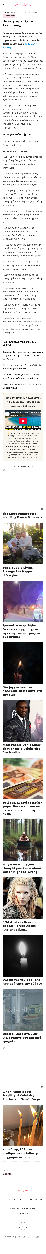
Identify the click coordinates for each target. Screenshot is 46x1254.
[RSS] (35, 1199)
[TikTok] (25, 1199)
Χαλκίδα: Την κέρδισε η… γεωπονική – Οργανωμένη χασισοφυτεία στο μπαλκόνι (23, 355)
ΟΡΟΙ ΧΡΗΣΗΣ (23, 1214)
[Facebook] (4, 1199)
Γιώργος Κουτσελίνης (11, 12)
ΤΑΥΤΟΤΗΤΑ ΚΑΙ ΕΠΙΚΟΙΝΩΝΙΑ (23, 1208)
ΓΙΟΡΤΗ (8, 1174)
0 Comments (9, 16)
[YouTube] (20, 1199)
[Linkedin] (30, 1199)
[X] (10, 1199)
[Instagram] (15, 1199)
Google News (10, 387)
